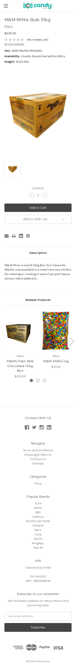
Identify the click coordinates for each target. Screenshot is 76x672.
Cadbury (38, 517)
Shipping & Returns (38, 454)
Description (38, 253)
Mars (38, 530)
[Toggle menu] (6, 6)
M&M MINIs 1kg (56, 361)
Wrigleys (38, 543)
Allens (38, 508)
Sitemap (38, 463)
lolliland (38, 525)
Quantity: (38, 188)
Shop (38, 483)
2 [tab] (37, 380)
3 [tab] (44, 380)
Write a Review (14, 44)
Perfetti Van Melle (38, 521)
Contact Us (38, 459)
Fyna (38, 534)
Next (72, 341)
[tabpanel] (20, 344)
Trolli (38, 503)
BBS (38, 512)
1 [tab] (31, 380)
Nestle (38, 539)
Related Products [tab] (38, 300)
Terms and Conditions (38, 450)
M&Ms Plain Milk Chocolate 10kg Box (20, 366)
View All (38, 547)
